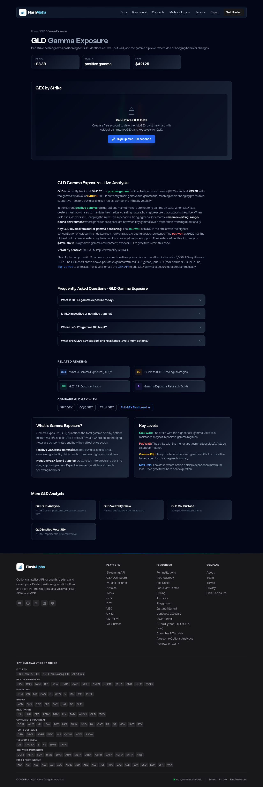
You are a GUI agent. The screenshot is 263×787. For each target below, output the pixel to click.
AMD (129, 684)
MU (59, 734)
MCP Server (164, 619)
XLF (28, 764)
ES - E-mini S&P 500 (28, 674)
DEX (109, 603)
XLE (36, 764)
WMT (31, 724)
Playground (139, 12)
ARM (68, 754)
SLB (47, 704)
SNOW (89, 734)
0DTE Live (112, 619)
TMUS (53, 744)
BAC (43, 694)
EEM (152, 764)
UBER (88, 754)
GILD (93, 714)
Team (210, 578)
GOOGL (108, 684)
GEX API (123, 267)
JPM (20, 694)
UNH (28, 714)
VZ (44, 744)
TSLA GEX (107, 407)
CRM (20, 734)
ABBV (46, 714)
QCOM (68, 734)
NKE (64, 724)
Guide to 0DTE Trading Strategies (162, 372)
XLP (77, 764)
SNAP (129, 754)
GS (28, 694)
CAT (100, 724)
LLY (64, 714)
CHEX (110, 614)
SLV (136, 764)
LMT (131, 724)
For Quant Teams (168, 588)
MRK (56, 714)
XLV (44, 764)
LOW (47, 724)
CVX (29, 704)
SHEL (80, 704)
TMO (102, 714)
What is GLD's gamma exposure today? (87, 300)
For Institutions (166, 572)
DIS (19, 744)
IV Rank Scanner (116, 583)
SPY (20, 684)
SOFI (40, 754)
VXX (169, 764)
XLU (86, 764)
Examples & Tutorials (170, 633)
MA (72, 694)
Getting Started (167, 608)
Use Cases (163, 583)
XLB (94, 764)
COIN (21, 754)
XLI (52, 764)
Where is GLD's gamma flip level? (84, 327)
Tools (199, 12)
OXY (55, 704)
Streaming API (115, 572)
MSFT (86, 684)
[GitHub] (28, 603)
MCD (84, 724)
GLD (42, 31)
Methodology (178, 12)
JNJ (20, 714)
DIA (46, 684)
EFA (161, 764)
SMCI (59, 754)
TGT (56, 724)
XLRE (69, 764)
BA (92, 724)
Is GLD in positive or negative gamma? (86, 314)
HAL (64, 704)
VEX (109, 608)
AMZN (96, 684)
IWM (37, 684)
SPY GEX (66, 407)
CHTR (63, 744)
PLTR (30, 754)
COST (21, 724)
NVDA (65, 684)
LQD (119, 764)
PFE (37, 714)
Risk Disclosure (216, 593)
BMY (72, 714)
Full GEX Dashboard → (135, 407)
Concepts (158, 12)
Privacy (211, 588)
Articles (111, 588)
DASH (109, 754)
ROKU (119, 754)
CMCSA (29, 744)
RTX (139, 724)
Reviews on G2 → (168, 644)
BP (71, 704)
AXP (80, 694)
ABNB (98, 754)
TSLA (55, 684)
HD (39, 724)
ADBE (40, 734)
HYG (110, 764)
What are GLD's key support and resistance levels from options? (105, 341)
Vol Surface (113, 624)
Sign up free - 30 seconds (134, 139)
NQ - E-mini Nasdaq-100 (56, 674)
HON (122, 724)
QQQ (29, 684)
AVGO (149, 684)
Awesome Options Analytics (175, 638)
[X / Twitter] (36, 603)
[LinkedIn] (44, 603)
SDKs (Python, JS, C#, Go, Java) (173, 626)
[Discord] (19, 603)
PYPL (89, 694)
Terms (210, 583)
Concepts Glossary (169, 614)
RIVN (49, 754)
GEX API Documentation (81, 386)
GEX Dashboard (116, 578)
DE (107, 724)
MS (35, 694)
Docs (124, 12)
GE (114, 724)
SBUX (74, 724)
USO (144, 764)
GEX (109, 598)
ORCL (30, 734)
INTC (50, 734)
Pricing (161, 593)
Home (34, 31)
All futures (78, 674)
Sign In (215, 12)
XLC (59, 764)
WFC (58, 694)
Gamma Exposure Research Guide (163, 386)
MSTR (78, 754)
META (119, 684)
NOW (79, 734)
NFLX (139, 684)
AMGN (83, 714)
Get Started (233, 12)
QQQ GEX (86, 407)
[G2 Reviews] (52, 603)
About (210, 572)
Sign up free (65, 267)
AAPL (75, 684)
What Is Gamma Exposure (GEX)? (86, 372)
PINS (139, 754)
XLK (20, 764)
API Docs (162, 598)
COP (38, 704)
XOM (20, 704)
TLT (102, 764)
